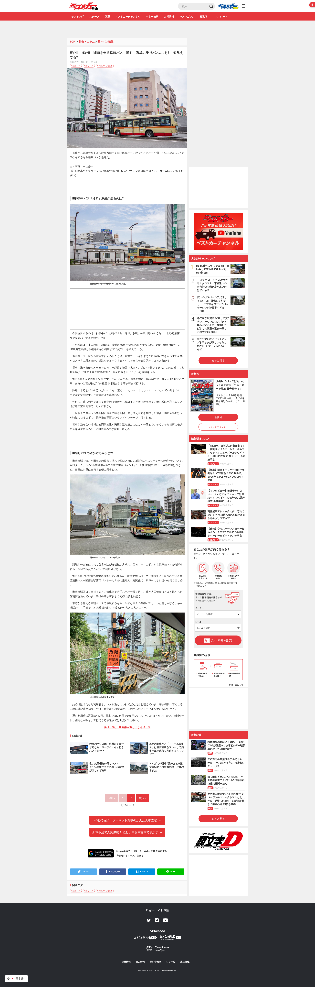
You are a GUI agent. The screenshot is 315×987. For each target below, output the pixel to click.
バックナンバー (218, 426)
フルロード (221, 16)
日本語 (165, 910)
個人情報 (140, 962)
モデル (198, 621)
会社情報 (126, 962)
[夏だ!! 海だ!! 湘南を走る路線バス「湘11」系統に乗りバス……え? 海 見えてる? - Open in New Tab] (127, 108)
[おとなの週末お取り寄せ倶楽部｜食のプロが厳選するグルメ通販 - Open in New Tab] (145, 938)
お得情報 (169, 16)
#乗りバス (88, 65)
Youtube (165, 920)
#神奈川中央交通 (104, 65)
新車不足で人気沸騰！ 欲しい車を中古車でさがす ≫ (127, 832)
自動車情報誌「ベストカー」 (83, 6)
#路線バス (75, 65)
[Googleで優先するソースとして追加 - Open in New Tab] (101, 853)
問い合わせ (155, 962)
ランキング (77, 16)
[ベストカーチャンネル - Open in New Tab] (218, 231)
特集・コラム (87, 41)
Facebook (157, 920)
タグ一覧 (170, 962)
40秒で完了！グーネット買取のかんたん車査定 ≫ (127, 820)
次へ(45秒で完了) (218, 640)
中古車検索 (152, 16)
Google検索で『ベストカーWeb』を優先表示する (141, 851)
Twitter (149, 920)
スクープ (94, 16)
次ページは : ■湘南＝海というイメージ (127, 727)
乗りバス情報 (106, 41)
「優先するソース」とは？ (130, 855)
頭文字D (204, 16)
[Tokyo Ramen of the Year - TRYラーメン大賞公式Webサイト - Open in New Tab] (157, 949)
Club (228, 6)
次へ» (142, 798)
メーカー (199, 608)
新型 (107, 16)
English (150, 910)
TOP (72, 41)
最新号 (218, 417)
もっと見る (218, 360)
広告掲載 (184, 962)
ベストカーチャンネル (128, 16)
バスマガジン (187, 16)
